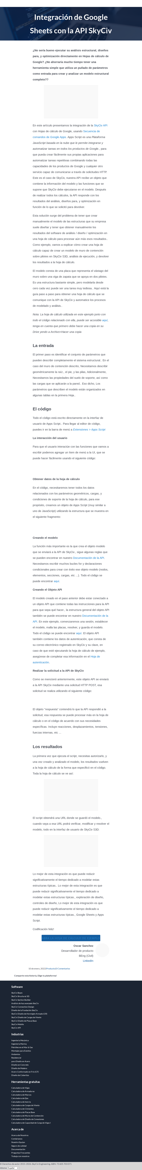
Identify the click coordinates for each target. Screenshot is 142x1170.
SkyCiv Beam (16, 993)
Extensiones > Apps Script (89, 429)
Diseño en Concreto (20, 1065)
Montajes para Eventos (21, 1051)
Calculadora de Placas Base (23, 1112)
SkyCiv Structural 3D (20, 996)
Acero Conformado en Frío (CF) (25, 1072)
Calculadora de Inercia (21, 1102)
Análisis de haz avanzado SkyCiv (25, 1003)
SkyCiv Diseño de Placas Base (24, 1021)
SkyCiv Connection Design (22, 1007)
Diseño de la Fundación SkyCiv (24, 1010)
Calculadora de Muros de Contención (27, 1116)
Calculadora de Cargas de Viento (25, 1105)
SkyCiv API (100, 125)
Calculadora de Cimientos (22, 1109)
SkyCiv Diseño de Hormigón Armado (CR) (29, 1014)
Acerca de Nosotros (19, 1135)
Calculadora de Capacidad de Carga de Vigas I (31, 1123)
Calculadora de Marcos (21, 1095)
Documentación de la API (88, 557)
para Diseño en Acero (20, 1061)
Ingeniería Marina (19, 1044)
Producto (50, 968)
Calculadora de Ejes (19, 1098)
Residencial (16, 1058)
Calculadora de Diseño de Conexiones (27, 1119)
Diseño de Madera (19, 1068)
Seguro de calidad (18, 1146)
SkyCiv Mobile (17, 1024)
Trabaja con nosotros (20, 1156)
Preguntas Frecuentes (20, 1153)
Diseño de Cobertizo (20, 1075)
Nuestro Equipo (18, 1142)
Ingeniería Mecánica (20, 1040)
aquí (105, 320)
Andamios (15, 1054)
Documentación (18, 1149)
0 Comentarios (63, 968)
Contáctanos (16, 1139)
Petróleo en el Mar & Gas (22, 1047)
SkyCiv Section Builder (21, 1000)
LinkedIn (88, 960)
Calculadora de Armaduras (23, 1091)
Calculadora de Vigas (20, 1088)
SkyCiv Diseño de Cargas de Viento (26, 1017)
